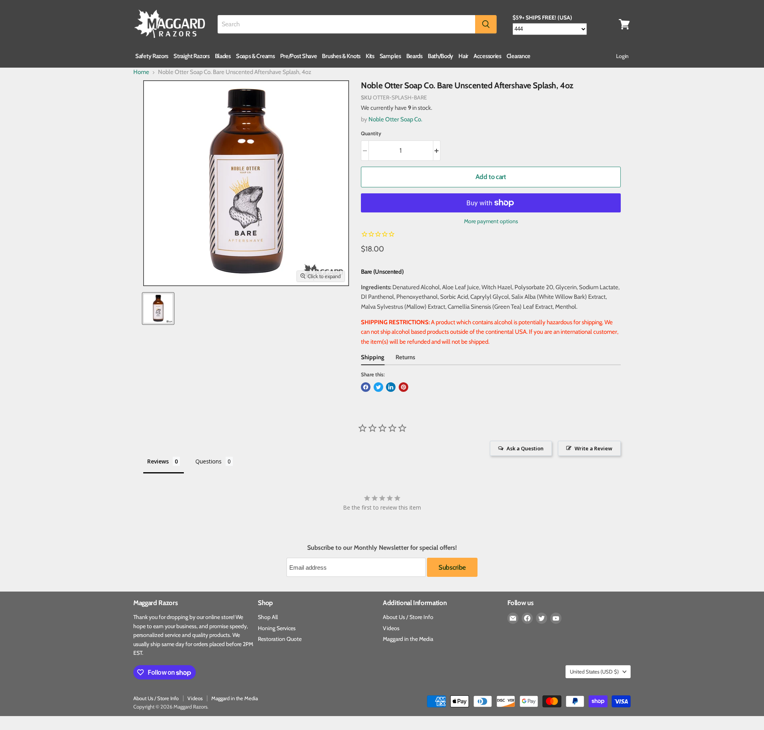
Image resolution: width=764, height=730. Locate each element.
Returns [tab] (405, 357)
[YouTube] (555, 618)
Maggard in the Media (408, 638)
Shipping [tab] (372, 357)
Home (141, 72)
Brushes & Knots (341, 56)
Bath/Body (440, 56)
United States (594, 671)
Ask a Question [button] (525, 448)
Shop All (268, 617)
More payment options (491, 221)
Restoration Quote (280, 638)
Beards (414, 56)
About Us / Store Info (408, 617)
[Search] (486, 24)
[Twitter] (541, 618)
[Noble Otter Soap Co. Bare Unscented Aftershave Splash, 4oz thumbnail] (158, 308)
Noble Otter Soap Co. (395, 119)
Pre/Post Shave (298, 56)
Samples (390, 56)
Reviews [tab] (158, 461)
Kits (370, 56)
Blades (223, 56)
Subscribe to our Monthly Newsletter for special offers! (382, 547)
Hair (463, 56)
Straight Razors (191, 56)
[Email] (512, 618)
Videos (391, 628)
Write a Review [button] (593, 448)
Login (622, 56)
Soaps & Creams (255, 56)
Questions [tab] (208, 461)
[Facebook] (527, 618)
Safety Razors (151, 56)
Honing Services (277, 628)
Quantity (371, 133)
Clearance (518, 56)
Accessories (487, 56)
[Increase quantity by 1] (437, 150)
